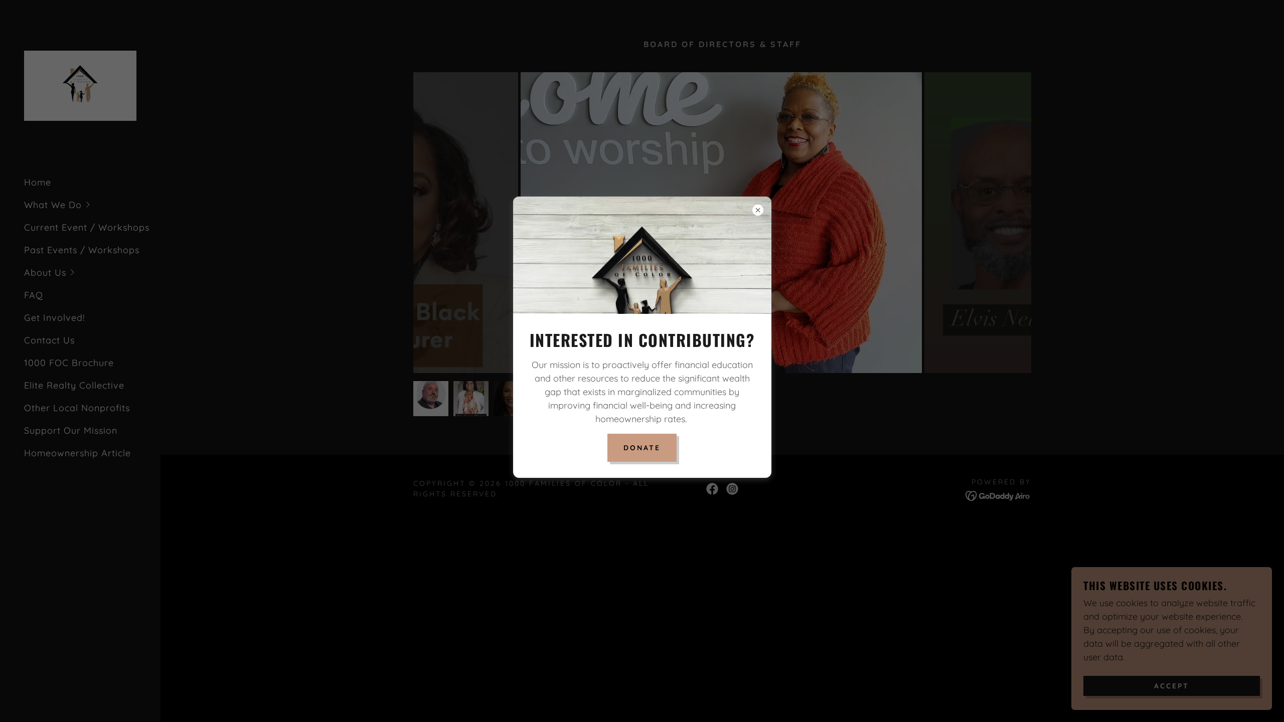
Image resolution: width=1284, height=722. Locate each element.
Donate (642, 447)
